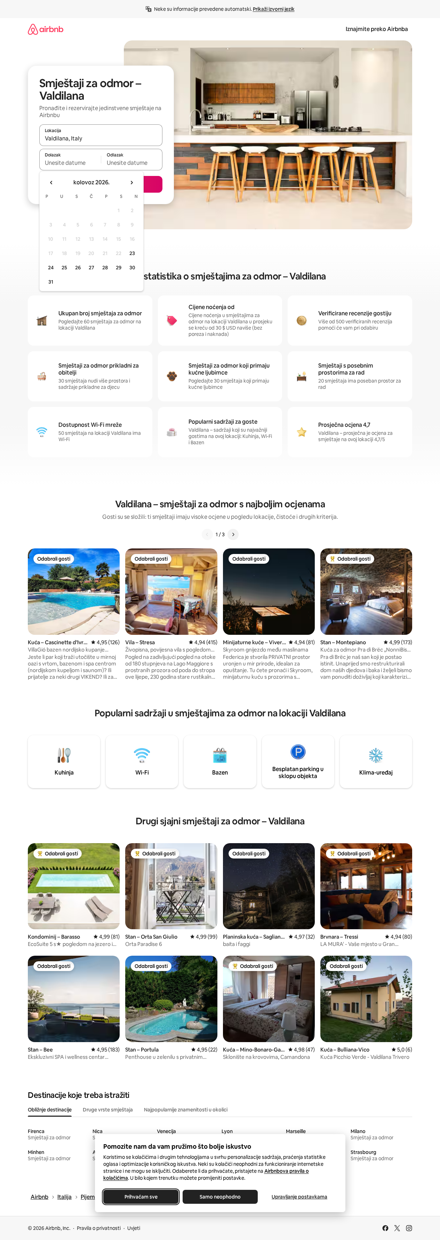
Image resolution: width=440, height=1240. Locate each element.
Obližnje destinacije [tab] (50, 1110)
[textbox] (70, 163)
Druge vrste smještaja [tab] (108, 1110)
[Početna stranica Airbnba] (45, 29)
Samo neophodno (220, 1197)
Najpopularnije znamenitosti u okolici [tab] (185, 1110)
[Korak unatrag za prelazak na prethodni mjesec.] (51, 182)
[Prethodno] (207, 534)
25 (64, 267)
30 (132, 267)
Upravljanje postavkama (299, 1197)
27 (91, 267)
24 (51, 267)
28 (105, 267)
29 (118, 267)
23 (132, 253)
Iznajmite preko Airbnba (377, 29)
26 (78, 267)
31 (50, 282)
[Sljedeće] (233, 534)
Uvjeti (133, 1228)
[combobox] (101, 138)
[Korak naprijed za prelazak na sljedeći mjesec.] (131, 182)
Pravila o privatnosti (99, 1228)
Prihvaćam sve (140, 1197)
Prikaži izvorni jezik (274, 9)
